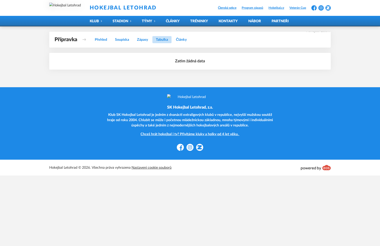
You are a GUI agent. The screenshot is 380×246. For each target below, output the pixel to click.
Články (181, 39)
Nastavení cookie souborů (152, 167)
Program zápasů (252, 7)
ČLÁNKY (173, 21)
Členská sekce (227, 7)
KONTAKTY (228, 21)
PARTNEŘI (280, 21)
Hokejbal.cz (276, 7)
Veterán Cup (297, 7)
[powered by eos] (316, 167)
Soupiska (122, 39)
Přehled (101, 39)
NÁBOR (254, 21)
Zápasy (142, 39)
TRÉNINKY (199, 21)
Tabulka (162, 39)
